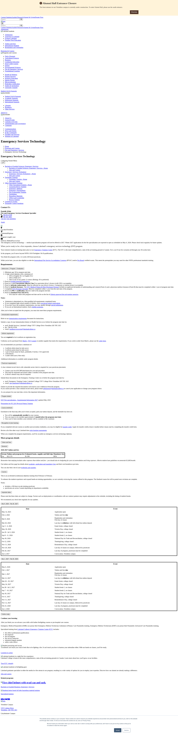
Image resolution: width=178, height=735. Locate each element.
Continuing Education (12, 62)
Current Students (6, 17)
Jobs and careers (6, 674)
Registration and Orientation (14, 47)
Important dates (6, 492)
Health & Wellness (11, 74)
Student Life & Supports (13, 96)
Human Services (10, 76)
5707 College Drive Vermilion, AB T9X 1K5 (9, 709)
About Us (8, 118)
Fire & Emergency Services (14, 69)
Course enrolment (7, 408)
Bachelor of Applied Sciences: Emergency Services (21, 166)
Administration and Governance (15, 123)
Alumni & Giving (29, 17)
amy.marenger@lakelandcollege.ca (20, 383)
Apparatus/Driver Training (17, 187)
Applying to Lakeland (12, 36)
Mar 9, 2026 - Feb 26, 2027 (10, 504)
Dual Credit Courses (11, 64)
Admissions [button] (4, 29)
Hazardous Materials (15, 196)
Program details (6, 396)
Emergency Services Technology (15, 172)
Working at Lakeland (12, 136)
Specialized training (7, 694)
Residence (8, 107)
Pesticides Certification (12, 84)
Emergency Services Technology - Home (22, 174)
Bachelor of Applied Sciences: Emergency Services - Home (28, 168)
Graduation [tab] (20, 268)
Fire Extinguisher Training (17, 192)
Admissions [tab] (5, 268)
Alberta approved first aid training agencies (64, 294)
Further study (6, 614)
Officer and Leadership (16, 198)
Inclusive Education (11, 78)
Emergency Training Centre (43, 250)
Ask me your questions (8, 219)
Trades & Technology (12, 86)
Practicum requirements (9, 363)
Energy (7, 65)
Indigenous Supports (11, 100)
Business (8, 60)
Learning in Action (11, 201)
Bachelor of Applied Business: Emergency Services (17, 687)
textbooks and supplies (28, 468)
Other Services (10, 109)
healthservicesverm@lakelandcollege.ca (22, 329)
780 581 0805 (7, 217)
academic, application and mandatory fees (42, 464)
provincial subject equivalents (50, 303)
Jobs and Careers (14, 170)
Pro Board (80, 260)
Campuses (8, 125)
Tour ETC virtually (7, 663)
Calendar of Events (11, 122)
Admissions (9, 35)
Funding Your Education (13, 40)
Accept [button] (118, 730)
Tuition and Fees (10, 44)
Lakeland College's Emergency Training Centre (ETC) (35, 629)
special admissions (57, 305)
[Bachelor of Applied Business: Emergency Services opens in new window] (23, 682)
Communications (10, 129)
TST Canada (32, 341)
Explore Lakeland (11, 38)
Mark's (25, 341)
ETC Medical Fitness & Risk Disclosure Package (43, 287)
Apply (3, 222)
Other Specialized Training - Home (20, 185)
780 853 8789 (7, 215)
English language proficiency (20, 281)
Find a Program (10, 56)
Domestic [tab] (4, 446)
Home (7, 146)
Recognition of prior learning (10, 423)
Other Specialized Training (13, 183)
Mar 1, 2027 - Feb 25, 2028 (10, 559)
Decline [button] (126, 730)
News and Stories (10, 131)
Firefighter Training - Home (18, 179)
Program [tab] (12, 268)
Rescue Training (14, 200)
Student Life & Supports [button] (9, 91)
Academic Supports (11, 98)
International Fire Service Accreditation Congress (50, 260)
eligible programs (37, 307)
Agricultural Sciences (12, 58)
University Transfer (11, 87)
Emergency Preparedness (17, 190)
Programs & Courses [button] (7, 51)
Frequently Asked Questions (14, 203)
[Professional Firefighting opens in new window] (20, 690)
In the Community (11, 133)
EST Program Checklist (20, 289)
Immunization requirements (10, 314)
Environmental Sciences (13, 67)
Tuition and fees (6, 442)
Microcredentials (10, 82)
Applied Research (17, 17)
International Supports (12, 102)
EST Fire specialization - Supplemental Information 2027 (19, 400)
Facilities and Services (12, 134)
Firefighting (13, 194)
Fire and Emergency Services (14, 150)
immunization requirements (18, 318)
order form (102, 341)
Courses (4, 472)
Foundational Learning (12, 71)
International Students (12, 45)
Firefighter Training (11, 177)
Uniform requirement (8, 333)
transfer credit (67, 427)
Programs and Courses (12, 148)
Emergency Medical (15, 188)
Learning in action (7, 653)
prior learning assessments (38, 430)
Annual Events (10, 120)
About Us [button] (4, 113)
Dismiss (134, 12)
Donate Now (39, 17)
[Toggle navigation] (2, 23)
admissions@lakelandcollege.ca (53, 388)
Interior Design (10, 80)
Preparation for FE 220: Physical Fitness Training (17, 403)
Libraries (8, 105)
